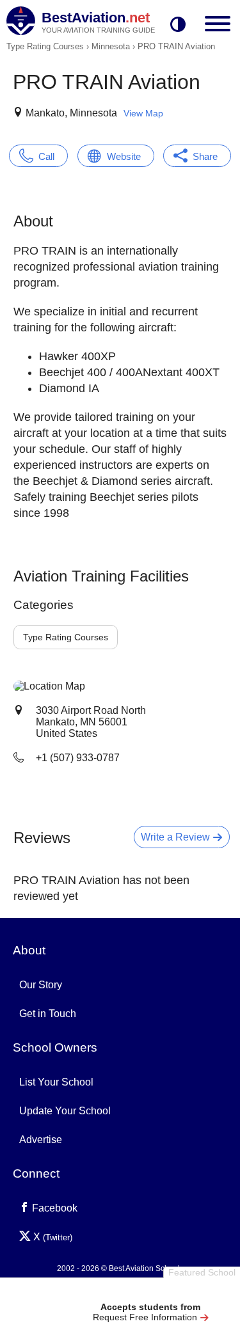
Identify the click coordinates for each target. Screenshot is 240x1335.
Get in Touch (47, 1013)
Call (46, 156)
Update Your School (65, 1110)
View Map (143, 113)
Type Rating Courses (45, 46)
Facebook (53, 1208)
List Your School (56, 1082)
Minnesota (111, 46)
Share (205, 156)
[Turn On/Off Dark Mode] (178, 25)
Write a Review (176, 837)
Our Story (40, 984)
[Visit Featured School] (150, 1292)
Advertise (40, 1139)
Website (124, 156)
